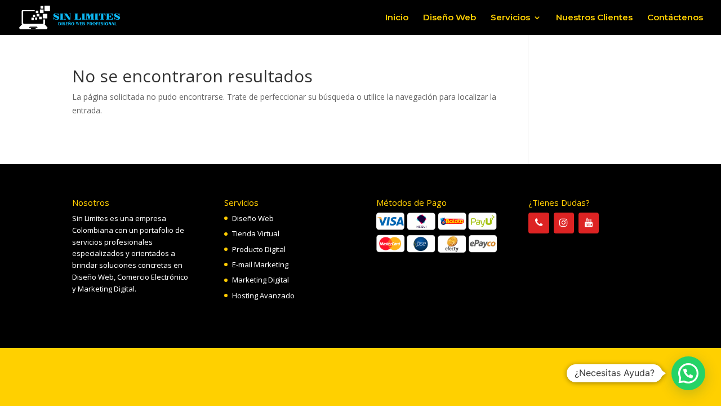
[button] (688, 373)
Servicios (510, 18)
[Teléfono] (538, 223)
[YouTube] (588, 223)
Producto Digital (259, 249)
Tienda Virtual (255, 233)
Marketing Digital (260, 280)
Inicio (396, 18)
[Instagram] (564, 223)
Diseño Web (449, 18)
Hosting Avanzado (263, 295)
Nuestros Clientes (594, 18)
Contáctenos (675, 18)
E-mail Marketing (260, 264)
